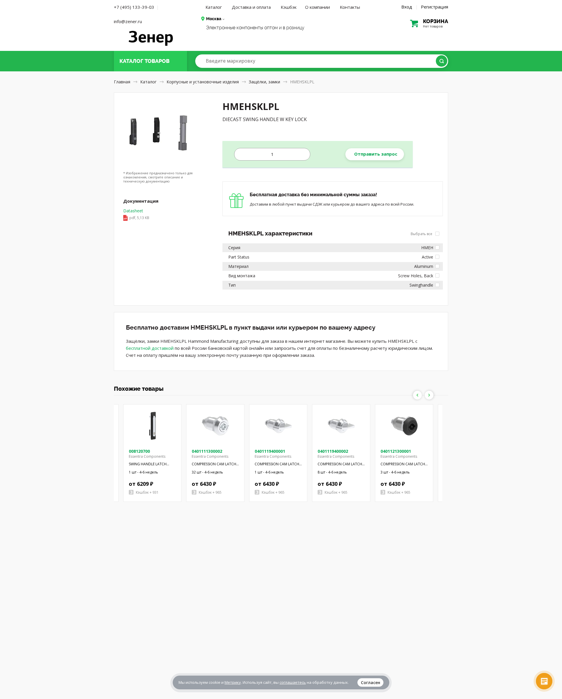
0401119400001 (270, 451)
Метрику (233, 682)
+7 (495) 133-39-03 (134, 7)
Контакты (350, 7)
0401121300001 (396, 451)
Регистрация (434, 7)
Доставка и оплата (251, 7)
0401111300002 (207, 451)
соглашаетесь (293, 682)
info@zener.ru (128, 21)
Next (429, 395)
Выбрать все (422, 233)
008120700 (139, 451)
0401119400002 (333, 451)
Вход (406, 7)
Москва (213, 18)
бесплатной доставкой (150, 348)
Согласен (370, 682)
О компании (317, 7)
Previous (417, 395)
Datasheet (136, 214)
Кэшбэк (289, 7)
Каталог (213, 7)
